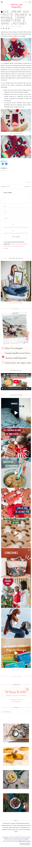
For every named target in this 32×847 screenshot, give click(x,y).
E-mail (5, 212)
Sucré (14, 26)
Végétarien (20, 26)
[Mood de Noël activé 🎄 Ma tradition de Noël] (16, 533)
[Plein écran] (29, 388)
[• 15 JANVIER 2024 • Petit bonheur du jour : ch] (16, 413)
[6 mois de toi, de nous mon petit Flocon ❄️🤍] (16, 623)
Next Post (27, 186)
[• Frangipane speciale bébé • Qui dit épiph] (16, 473)
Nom (4, 206)
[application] (16, 381)
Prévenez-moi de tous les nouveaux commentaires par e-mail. (17, 227)
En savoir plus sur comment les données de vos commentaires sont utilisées (15, 246)
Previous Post (6, 186)
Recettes (9, 26)
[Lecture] (2, 388)
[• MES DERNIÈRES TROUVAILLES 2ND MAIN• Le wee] (16, 653)
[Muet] (27, 388)
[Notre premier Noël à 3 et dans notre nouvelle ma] (16, 593)
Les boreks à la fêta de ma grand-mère (12, 790)
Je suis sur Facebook (16, 676)
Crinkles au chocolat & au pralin (10, 743)
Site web (5, 218)
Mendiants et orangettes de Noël (11, 813)
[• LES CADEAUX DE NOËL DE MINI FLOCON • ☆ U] (16, 443)
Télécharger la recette (16, 133)
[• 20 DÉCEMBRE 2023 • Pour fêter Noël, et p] (16, 563)
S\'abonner (17, 669)
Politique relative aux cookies (24, 841)
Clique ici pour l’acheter (16, 303)
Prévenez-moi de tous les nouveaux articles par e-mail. (15, 233)
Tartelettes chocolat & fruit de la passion (13, 767)
